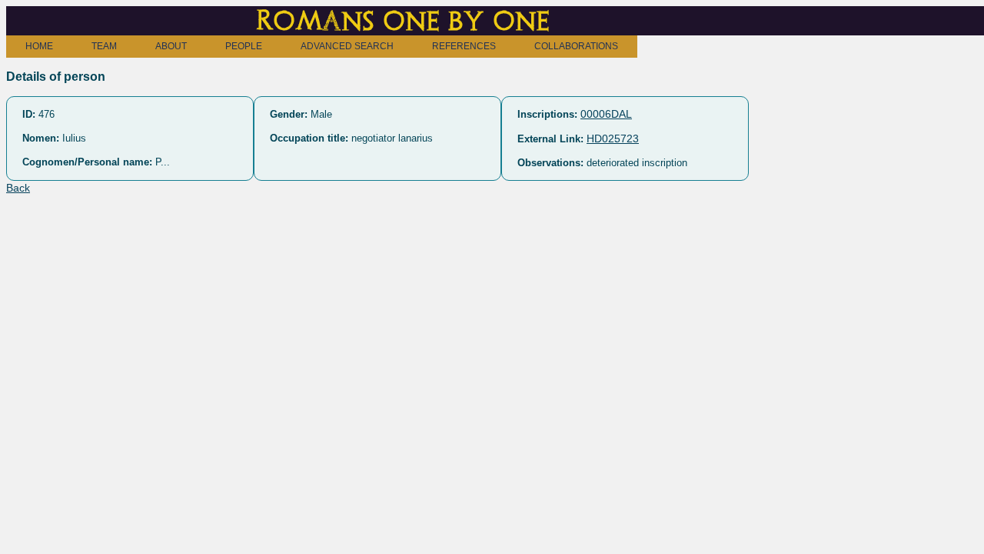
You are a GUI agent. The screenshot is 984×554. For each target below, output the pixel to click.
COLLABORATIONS (576, 46)
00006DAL (606, 114)
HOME (39, 46)
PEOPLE (243, 46)
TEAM (104, 46)
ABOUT (171, 46)
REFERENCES (464, 46)
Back (18, 188)
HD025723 (613, 138)
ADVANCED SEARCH (347, 46)
